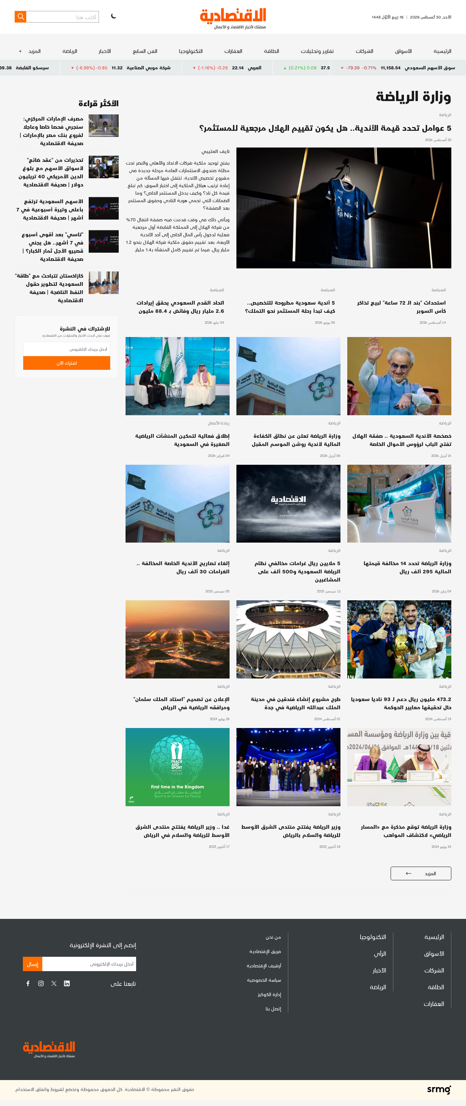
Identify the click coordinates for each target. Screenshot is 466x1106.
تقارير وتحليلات (317, 50)
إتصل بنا (273, 1008)
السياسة (439, 290)
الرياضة (69, 50)
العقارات (233, 50)
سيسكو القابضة (87, 67)
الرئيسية (442, 50)
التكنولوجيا (191, 50)
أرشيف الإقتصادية (264, 965)
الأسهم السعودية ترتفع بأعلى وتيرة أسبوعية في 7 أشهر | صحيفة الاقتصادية (49, 209)
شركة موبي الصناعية (204, 67)
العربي (310, 67)
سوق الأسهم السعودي (430, 67)
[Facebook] (28, 983)
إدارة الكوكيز (269, 994)
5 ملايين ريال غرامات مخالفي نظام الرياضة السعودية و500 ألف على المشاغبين (297, 571)
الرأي (380, 953)
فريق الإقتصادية (265, 951)
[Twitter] (54, 983)
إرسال (32, 964)
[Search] (20, 17)
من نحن (273, 937)
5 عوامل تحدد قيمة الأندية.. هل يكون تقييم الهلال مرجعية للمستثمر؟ (325, 127)
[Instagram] (41, 983)
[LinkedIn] (67, 983)
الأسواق (403, 50)
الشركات (364, 50)
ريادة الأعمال (219, 423)
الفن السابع (145, 50)
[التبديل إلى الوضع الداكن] (113, 17)
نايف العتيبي (215, 151)
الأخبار (105, 50)
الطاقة (271, 50)
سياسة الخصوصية (264, 980)
